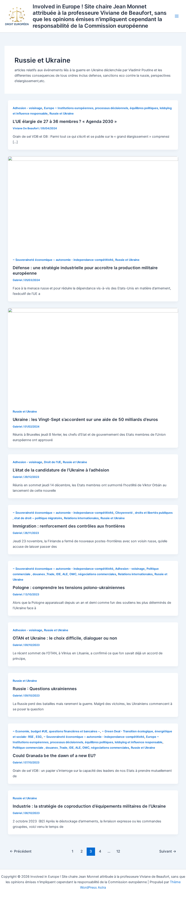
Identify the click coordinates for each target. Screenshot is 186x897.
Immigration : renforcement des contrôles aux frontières (69, 525)
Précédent (21, 851)
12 (118, 851)
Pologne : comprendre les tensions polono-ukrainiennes (69, 587)
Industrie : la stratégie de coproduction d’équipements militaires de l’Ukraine (89, 806)
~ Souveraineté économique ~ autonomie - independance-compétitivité (63, 260)
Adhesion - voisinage (27, 108)
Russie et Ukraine (61, 113)
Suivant (167, 851)
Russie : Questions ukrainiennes (45, 688)
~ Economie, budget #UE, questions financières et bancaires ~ (56, 731)
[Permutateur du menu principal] (176, 16)
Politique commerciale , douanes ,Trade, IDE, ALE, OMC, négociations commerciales (71, 747)
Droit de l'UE (52, 462)
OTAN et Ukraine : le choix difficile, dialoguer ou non (65, 637)
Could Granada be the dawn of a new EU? (54, 755)
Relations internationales (81, 518)
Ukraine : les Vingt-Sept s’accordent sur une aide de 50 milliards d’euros (85, 419)
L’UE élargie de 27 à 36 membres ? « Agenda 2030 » (65, 121)
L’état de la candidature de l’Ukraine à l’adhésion (61, 469)
